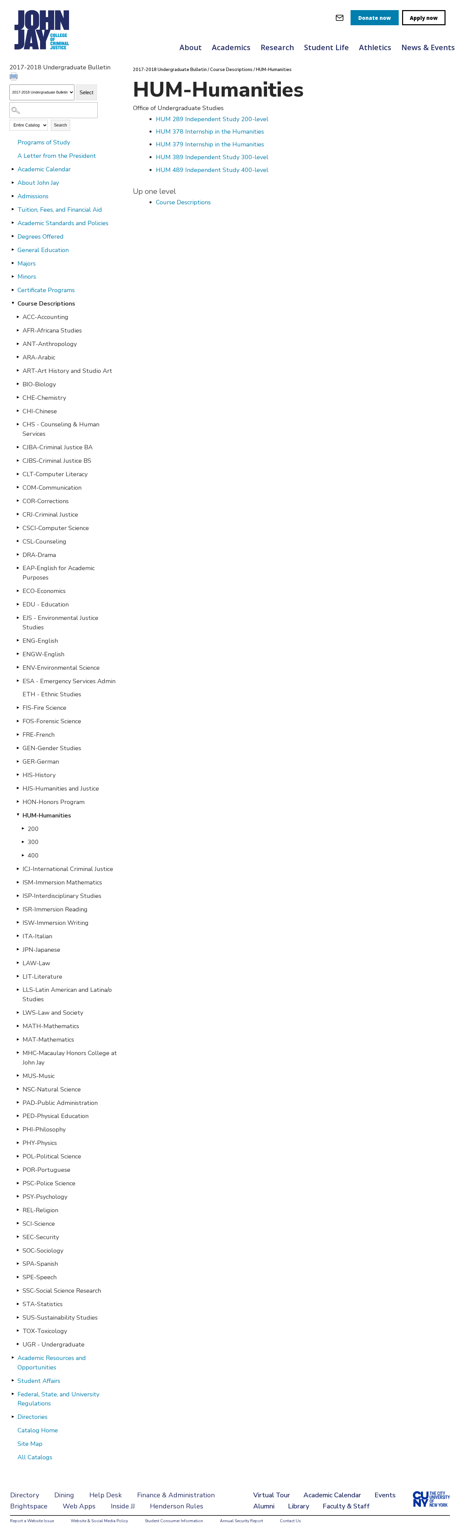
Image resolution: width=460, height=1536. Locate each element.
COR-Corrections (46, 501)
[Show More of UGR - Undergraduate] (17, 1344)
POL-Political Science (52, 1156)
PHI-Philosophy (44, 1129)
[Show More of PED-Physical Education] (17, 1115)
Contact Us (290, 1521)
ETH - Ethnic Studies (52, 694)
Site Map (30, 1444)
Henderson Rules (176, 1506)
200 (33, 829)
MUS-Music (39, 1076)
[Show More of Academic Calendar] (12, 169)
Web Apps (79, 1506)
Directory (24, 1495)
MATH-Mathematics (51, 1026)
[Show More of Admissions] (12, 196)
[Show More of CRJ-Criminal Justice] (17, 514)
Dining (64, 1495)
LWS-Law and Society (53, 1013)
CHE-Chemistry (44, 398)
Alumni (263, 1506)
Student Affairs (39, 1381)
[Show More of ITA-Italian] (17, 936)
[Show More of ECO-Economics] (17, 590)
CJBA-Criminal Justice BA (58, 447)
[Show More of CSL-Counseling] (17, 541)
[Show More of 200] (23, 828)
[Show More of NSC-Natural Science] (17, 1089)
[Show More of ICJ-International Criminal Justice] (17, 868)
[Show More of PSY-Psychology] (17, 1196)
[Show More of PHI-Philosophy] (17, 1129)
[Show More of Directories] (12, 1416)
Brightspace (28, 1506)
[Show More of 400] (23, 855)
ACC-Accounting (45, 317)
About (190, 47)
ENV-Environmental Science (61, 668)
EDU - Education (46, 604)
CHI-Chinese (40, 411)
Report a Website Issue (32, 1521)
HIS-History (39, 775)
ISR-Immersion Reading (55, 909)
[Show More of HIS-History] (17, 774)
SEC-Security (41, 1237)
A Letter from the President (57, 156)
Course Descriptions (46, 304)
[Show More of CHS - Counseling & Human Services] (17, 424)
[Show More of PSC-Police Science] (17, 1183)
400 (33, 855)
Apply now (424, 17)
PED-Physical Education (56, 1116)
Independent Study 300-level (212, 157)
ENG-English (40, 641)
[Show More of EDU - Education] (17, 604)
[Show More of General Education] (12, 249)
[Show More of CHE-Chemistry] (17, 397)
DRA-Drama (39, 555)
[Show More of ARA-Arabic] (17, 357)
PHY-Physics (40, 1143)
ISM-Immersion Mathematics (62, 882)
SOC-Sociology (43, 1251)
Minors (27, 277)
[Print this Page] (14, 77)
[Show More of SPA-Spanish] (17, 1263)
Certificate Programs (46, 290)
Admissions (33, 196)
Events (385, 1495)
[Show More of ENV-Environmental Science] (17, 667)
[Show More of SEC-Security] (17, 1236)
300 (33, 842)
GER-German (41, 762)
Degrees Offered (41, 237)
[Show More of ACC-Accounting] (17, 316)
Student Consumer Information (174, 1521)
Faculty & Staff (346, 1506)
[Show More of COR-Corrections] (17, 500)
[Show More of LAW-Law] (17, 962)
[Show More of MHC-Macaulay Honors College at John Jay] (17, 1052)
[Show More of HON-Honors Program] (17, 801)
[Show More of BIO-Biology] (17, 384)
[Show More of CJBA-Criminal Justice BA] (17, 447)
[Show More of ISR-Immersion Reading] (17, 909)
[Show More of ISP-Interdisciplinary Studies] (17, 895)
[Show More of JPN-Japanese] (17, 949)
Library (298, 1506)
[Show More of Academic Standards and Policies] (12, 222)
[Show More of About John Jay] (12, 182)
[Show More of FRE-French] (17, 734)
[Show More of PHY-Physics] (17, 1142)
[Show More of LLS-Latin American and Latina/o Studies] (17, 989)
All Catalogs (35, 1457)
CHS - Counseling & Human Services (61, 429)
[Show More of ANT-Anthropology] (17, 343)
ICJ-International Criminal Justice (68, 869)
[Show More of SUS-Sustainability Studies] (17, 1317)
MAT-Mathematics (48, 1040)
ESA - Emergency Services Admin (69, 681)
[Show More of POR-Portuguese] (17, 1169)
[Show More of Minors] (12, 276)
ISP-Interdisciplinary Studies (62, 896)
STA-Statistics (43, 1304)
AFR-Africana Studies (52, 330)
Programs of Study (44, 142)
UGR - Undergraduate (54, 1344)
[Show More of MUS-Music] (17, 1075)
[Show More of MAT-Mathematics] (17, 1039)
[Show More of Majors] (12, 263)
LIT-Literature (42, 977)
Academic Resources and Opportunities (52, 1362)
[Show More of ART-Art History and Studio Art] (17, 370)
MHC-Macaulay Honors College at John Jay (70, 1058)
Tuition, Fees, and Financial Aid (60, 210)
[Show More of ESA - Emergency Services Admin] (17, 680)
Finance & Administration (176, 1495)
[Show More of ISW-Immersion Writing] (17, 922)
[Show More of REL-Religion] (17, 1210)
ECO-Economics (44, 591)
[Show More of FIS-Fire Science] (17, 707)
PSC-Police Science (49, 1183)
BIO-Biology (39, 384)
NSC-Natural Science (52, 1089)
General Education (43, 250)
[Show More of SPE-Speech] (17, 1276)
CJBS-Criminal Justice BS (57, 461)
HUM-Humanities (47, 815)
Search (60, 125)
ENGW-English (43, 654)
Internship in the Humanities (210, 132)
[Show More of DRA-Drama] (17, 554)
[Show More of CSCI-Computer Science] (17, 527)
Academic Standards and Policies (63, 223)
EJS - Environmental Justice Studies (60, 622)
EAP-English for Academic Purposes (59, 573)
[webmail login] (339, 17)
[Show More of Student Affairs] (12, 1380)
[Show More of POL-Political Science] (17, 1156)
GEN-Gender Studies (52, 748)
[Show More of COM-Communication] (17, 487)
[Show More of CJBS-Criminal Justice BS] (17, 460)
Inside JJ (123, 1506)
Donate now (374, 17)
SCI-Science (39, 1224)
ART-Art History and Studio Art (67, 371)
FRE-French (39, 735)
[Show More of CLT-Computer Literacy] (17, 473)
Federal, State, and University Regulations (58, 1399)
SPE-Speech (40, 1277)
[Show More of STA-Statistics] (17, 1303)
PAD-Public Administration (60, 1103)
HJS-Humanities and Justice (61, 788)
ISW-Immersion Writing (56, 923)
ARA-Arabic (39, 357)
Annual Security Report (241, 1521)
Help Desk (105, 1495)
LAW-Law (36, 963)
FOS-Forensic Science (52, 721)
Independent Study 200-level (212, 119)
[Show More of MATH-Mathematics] (17, 1025)
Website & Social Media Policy (99, 1521)
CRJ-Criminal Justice (50, 515)
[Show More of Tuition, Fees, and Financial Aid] (12, 209)
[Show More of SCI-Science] (17, 1223)
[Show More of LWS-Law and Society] (17, 1012)
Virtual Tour (271, 1495)
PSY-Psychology (45, 1197)
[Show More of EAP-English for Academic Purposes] (17, 567)
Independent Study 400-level (212, 170)
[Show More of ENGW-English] (17, 654)
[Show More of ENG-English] (17, 640)
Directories (32, 1417)
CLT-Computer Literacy (55, 474)
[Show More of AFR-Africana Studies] (17, 330)
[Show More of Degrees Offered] (12, 236)
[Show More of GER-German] (17, 761)
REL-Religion (40, 1210)
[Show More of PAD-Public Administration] (17, 1102)
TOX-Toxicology (45, 1331)
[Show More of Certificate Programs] (12, 289)
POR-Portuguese (46, 1170)
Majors (27, 263)
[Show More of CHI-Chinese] (17, 411)
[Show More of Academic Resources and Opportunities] (12, 1357)
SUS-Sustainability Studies (60, 1318)
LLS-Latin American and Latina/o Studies (67, 994)
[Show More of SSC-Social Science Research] (17, 1290)
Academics (231, 47)
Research (277, 47)
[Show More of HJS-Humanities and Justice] (17, 788)
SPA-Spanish (40, 1264)
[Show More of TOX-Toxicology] (17, 1330)
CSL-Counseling (44, 541)
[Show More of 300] (23, 841)
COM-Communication (52, 488)
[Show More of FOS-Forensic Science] (17, 721)
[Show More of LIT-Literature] (17, 976)
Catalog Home (38, 1430)
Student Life (326, 47)
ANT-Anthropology (50, 344)
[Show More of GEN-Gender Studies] (17, 747)
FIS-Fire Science (44, 708)
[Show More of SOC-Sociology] (17, 1250)
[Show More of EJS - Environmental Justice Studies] (17, 617)
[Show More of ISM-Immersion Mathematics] (17, 882)
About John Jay (38, 183)
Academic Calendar (44, 169)
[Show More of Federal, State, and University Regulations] (12, 1394)
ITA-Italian (37, 936)
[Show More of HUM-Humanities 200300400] (17, 815)
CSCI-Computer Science (56, 528)
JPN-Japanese (41, 950)
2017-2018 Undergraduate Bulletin (170, 70)
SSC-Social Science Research (62, 1291)
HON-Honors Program (54, 802)
